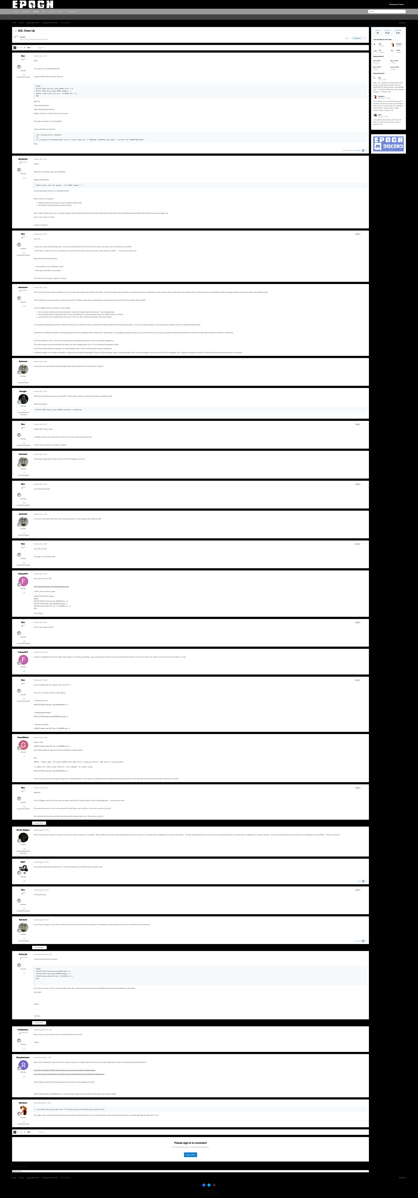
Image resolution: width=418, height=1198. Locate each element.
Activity (60, 11)
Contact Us (209, 1190)
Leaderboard (71, 11)
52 (24, 1048)
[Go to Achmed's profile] (23, 369)
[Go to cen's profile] (375, 51)
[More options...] (365, 56)
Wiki (43, 11)
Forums (36, 11)
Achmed (23, 361)
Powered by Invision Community (209, 1195)
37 (24, 756)
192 (24, 75)
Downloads (25, 11)
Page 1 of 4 (42, 47)
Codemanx (23, 1030)
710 (24, 410)
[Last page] (33, 47)
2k (24, 380)
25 (24, 973)
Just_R (359, 881)
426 (23, 178)
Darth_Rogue (23, 830)
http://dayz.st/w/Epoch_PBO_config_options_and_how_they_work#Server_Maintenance (64, 1070)
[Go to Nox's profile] (16, 38)
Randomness (22, 1057)
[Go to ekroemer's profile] (23, 167)
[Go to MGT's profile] (23, 870)
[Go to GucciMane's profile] (23, 745)
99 (24, 593)
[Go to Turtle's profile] (393, 51)
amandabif (357, 941)
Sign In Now (190, 1155)
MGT (23, 862)
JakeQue (358, 150)
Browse (51, 11)
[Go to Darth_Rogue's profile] (23, 837)
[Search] (403, 11)
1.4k (23, 881)
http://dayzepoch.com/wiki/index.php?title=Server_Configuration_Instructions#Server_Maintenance (69, 1074)
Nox (23, 37)
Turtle (398, 50)
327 (24, 1076)
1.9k (23, 849)
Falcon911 (23, 574)
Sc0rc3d (23, 954)
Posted (40, 56)
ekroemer (23, 159)
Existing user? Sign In (397, 4)
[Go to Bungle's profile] (23, 399)
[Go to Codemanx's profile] (23, 1037)
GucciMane (23, 737)
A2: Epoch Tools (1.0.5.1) (39, 39)
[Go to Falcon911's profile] (23, 581)
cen (380, 50)
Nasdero (23, 1103)
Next (29, 47)
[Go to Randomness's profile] (23, 1065)
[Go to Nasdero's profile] (23, 1110)
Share (346, 38)
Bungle (22, 391)
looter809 (345, 150)
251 (24, 1122)
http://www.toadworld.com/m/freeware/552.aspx (51, 586)
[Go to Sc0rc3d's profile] (23, 962)
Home (16, 11)
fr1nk (350, 150)
